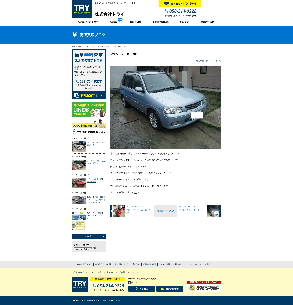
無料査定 (184, 22)
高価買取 (114, 22)
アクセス (187, 264)
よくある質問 (164, 264)
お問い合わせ (207, 22)
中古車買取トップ (79, 46)
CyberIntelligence (116, 301)
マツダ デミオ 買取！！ (126, 53)
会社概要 (135, 282)
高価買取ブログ (121, 264)
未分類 (98, 46)
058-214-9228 (182, 11)
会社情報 (177, 264)
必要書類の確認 (161, 22)
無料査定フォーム (92, 95)
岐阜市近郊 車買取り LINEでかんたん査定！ (97, 215)
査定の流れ (135, 22)
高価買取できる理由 (88, 22)
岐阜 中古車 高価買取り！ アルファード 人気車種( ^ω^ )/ (97, 199)
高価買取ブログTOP (165, 211)
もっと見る (88, 236)
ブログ (91, 46)
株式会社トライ (110, 14)
